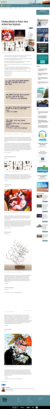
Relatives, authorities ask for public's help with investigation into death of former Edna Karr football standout (43, 121)
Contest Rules (40, 399)
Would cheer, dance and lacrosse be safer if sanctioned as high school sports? (43, 112)
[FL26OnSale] (42, 35)
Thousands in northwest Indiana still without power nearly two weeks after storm (42, 69)
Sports (38, 109)
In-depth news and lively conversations (42, 144)
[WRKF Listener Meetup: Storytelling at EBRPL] (42, 22)
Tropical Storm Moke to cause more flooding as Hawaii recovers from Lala (43, 83)
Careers (29, 399)
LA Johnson (5, 27)
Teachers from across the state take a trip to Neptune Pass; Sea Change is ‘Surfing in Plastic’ (45, 236)
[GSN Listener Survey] (42, 48)
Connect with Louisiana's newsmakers (43, 176)
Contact (18, 399)
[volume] (4, 6)
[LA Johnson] (3, 389)
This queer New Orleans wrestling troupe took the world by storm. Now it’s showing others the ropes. (43, 126)
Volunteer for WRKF (30, 401)
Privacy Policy (19, 401)
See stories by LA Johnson (10, 390)
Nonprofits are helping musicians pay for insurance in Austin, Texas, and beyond (43, 74)
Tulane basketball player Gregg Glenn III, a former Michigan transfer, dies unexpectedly (42, 117)
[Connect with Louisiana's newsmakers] (42, 169)
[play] (1, 5)
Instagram (9, 152)
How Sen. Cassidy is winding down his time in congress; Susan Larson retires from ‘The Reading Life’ (45, 197)
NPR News (5, 381)
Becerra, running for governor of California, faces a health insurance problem (43, 78)
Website (5, 152)
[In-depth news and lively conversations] (42, 136)
